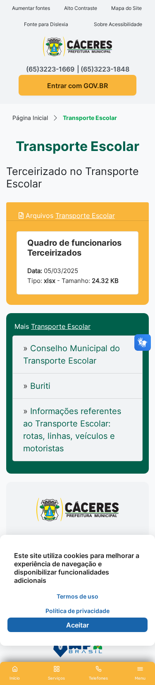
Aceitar (77, 625)
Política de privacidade (77, 610)
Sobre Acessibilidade (118, 24)
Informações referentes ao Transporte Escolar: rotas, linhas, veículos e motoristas (72, 429)
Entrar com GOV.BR (77, 85)
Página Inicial (30, 117)
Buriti (36, 386)
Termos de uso (77, 596)
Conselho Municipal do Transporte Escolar (71, 354)
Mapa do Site (126, 8)
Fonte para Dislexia (46, 24)
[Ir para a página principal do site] (77, 49)
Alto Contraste (80, 8)
